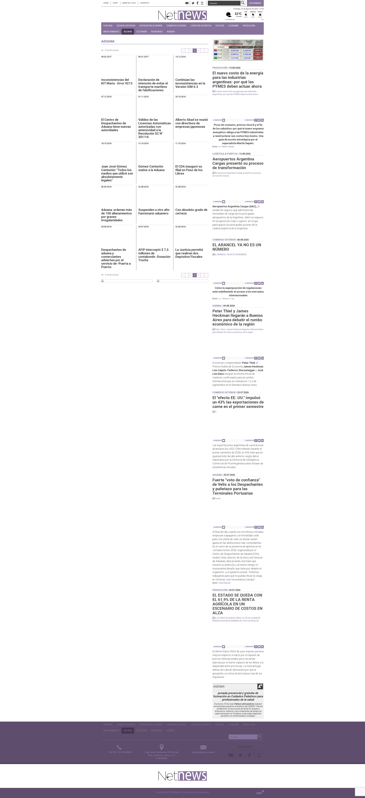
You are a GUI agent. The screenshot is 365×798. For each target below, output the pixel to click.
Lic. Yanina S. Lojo (226, 298)
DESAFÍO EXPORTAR (126, 26)
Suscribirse (255, 3)
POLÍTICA (220, 26)
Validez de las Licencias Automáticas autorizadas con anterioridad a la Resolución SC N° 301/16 (154, 128)
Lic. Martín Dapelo (226, 146)
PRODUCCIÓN (249, 26)
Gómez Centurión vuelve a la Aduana (151, 168)
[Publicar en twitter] (259, 120)
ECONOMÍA (233, 26)
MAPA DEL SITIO (129, 3)
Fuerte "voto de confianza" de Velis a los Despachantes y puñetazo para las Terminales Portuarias (237, 486)
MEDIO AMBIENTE (111, 32)
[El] (238, 411)
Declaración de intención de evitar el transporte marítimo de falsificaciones (153, 85)
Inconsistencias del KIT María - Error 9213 (116, 81)
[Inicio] (182, 14)
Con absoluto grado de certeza (191, 211)
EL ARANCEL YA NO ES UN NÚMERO (236, 247)
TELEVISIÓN (141, 32)
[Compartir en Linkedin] (262, 120)
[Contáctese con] (187, 3)
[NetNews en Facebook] (197, 3)
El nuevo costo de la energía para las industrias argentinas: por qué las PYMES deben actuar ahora (237, 80)
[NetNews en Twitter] (193, 3)
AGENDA (171, 32)
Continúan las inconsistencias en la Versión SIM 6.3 (190, 83)
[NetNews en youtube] (202, 3)
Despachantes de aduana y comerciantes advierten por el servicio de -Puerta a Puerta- (116, 258)
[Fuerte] (238, 498)
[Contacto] (231, 755)
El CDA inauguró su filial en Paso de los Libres (189, 170)
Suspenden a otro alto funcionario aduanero (154, 211)
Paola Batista (224, 583)
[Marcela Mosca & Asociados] (260, 793)
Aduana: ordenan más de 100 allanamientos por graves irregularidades (116, 215)
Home (106, 3)
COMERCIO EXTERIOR (176, 26)
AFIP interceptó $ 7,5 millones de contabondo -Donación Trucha (154, 255)
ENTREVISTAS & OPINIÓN (151, 26)
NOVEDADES (157, 32)
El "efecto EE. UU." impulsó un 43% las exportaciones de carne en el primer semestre (238, 402)
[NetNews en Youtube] (259, 755)
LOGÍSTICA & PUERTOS (200, 26)
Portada (107, 26)
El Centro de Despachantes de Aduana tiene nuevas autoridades (116, 125)
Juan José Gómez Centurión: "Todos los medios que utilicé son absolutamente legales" (117, 173)
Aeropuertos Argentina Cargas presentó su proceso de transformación (237, 163)
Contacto (144, 3)
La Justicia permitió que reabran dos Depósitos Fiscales (189, 253)
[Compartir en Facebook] (255, 120)
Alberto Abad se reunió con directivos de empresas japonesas (191, 123)
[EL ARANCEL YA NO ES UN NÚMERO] (238, 254)
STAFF (115, 3)
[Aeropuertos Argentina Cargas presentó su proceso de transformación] (238, 174)
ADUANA (128, 32)
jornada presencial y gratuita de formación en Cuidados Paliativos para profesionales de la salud (238, 696)
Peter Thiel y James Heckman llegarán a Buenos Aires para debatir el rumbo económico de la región (237, 317)
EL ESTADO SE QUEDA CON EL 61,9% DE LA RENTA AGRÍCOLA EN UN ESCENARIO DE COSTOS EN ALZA (237, 604)
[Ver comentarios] (223, 120)
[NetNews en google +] (205, 3)
